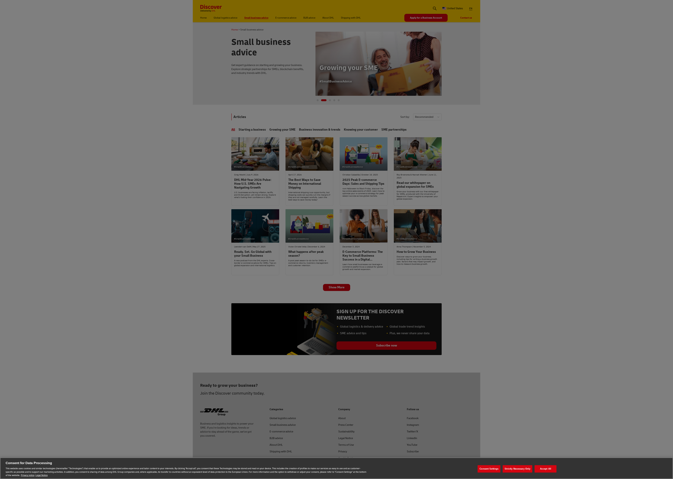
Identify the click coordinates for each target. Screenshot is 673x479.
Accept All (545, 468)
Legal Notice (41, 475)
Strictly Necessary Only (517, 468)
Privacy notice (28, 475)
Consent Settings (489, 468)
